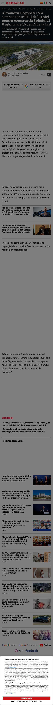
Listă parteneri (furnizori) (10, 693)
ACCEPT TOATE (26, 698)
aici (26, 675)
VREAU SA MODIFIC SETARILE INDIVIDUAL (26, 701)
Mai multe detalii (12, 667)
